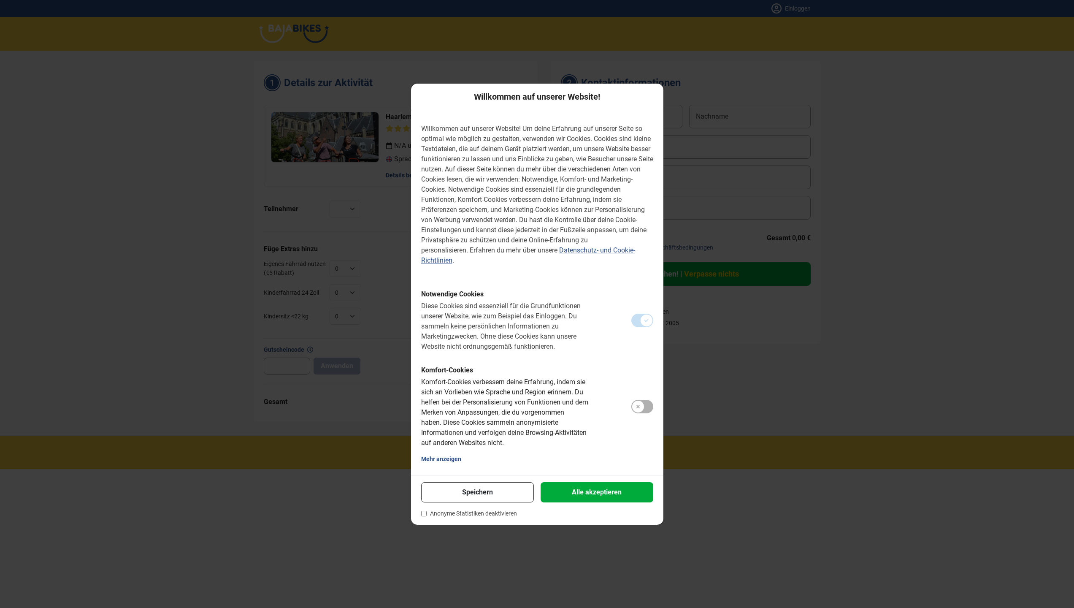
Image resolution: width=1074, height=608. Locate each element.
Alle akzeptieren (597, 492)
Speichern (477, 492)
